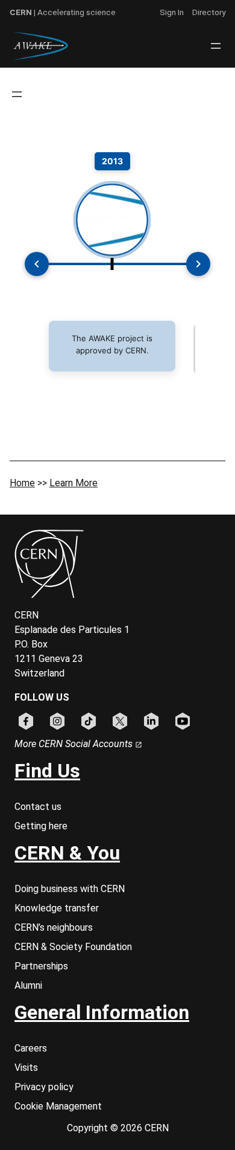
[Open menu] (215, 46)
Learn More (73, 483)
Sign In (172, 12)
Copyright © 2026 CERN (118, 1128)
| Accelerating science (63, 12)
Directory (208, 12)
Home (22, 483)
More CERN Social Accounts (74, 744)
